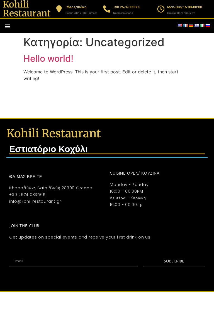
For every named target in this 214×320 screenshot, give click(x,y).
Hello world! (48, 58)
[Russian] (207, 25)
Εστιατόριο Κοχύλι (48, 149)
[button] (7, 26)
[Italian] (202, 25)
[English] (179, 25)
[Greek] (196, 25)
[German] (190, 25)
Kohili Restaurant (53, 133)
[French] (185, 25)
